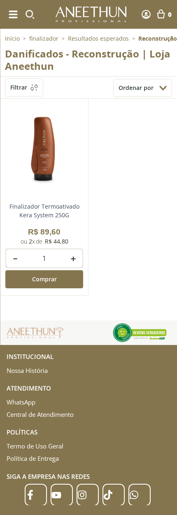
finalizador (43, 38)
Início (12, 38)
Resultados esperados (98, 38)
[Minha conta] (146, 14)
